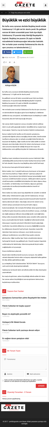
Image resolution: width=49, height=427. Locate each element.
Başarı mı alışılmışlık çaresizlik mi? (16, 314)
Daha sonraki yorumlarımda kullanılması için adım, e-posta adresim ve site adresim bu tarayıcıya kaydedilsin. (23, 380)
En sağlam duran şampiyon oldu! (15, 338)
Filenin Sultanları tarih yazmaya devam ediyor (21, 330)
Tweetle (19, 52)
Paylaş (8, 52)
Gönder (29, 52)
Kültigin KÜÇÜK (10, 85)
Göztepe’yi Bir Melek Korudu (13, 322)
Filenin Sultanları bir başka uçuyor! (16, 306)
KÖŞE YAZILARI (10, 57)
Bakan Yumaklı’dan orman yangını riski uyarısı (25, 13)
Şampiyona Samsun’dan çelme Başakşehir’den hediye (24, 297)
